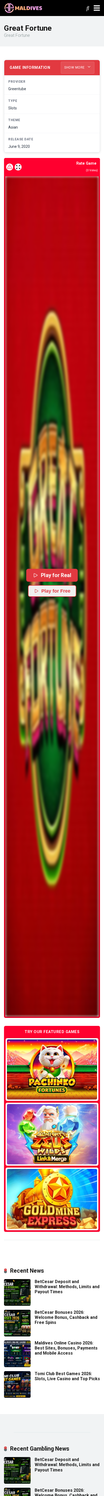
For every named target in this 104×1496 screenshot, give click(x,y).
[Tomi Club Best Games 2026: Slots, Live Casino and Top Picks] (17, 1396)
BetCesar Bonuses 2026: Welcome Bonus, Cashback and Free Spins (66, 1317)
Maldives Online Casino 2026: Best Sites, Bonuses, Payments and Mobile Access (66, 1348)
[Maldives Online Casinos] (24, 7)
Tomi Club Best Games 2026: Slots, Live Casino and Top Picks (67, 1376)
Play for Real (56, 575)
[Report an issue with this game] (9, 167)
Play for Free (55, 591)
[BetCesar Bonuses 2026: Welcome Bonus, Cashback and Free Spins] (17, 1335)
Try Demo (52, 1069)
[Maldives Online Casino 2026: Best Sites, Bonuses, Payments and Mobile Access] (17, 1365)
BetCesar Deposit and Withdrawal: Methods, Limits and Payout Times (67, 1286)
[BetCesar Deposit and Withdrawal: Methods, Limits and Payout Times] (17, 1304)
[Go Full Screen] (18, 167)
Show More (75, 67)
